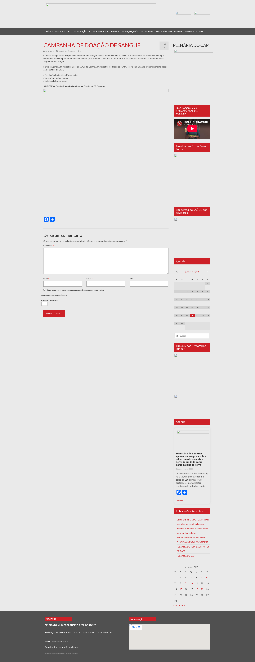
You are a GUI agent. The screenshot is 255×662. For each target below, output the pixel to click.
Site (131, 279)
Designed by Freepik (72, 653)
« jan (175, 605)
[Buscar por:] (191, 335)
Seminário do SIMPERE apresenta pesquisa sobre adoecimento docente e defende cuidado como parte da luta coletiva (191, 459)
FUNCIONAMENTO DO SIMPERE (192, 542)
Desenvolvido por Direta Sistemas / (55, 653)
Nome (46, 279)
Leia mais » (180, 501)
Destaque (71, 51)
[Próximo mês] (207, 271)
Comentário (48, 246)
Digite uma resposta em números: (54, 295)
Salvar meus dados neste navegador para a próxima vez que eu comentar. (75, 290)
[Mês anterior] (177, 271)
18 (197, 589)
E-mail (89, 279)
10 (191, 583)
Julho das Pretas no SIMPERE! (191, 537)
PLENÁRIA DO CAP (186, 556)
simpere (51, 51)
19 (202, 589)
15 (181, 589)
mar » (182, 605)
